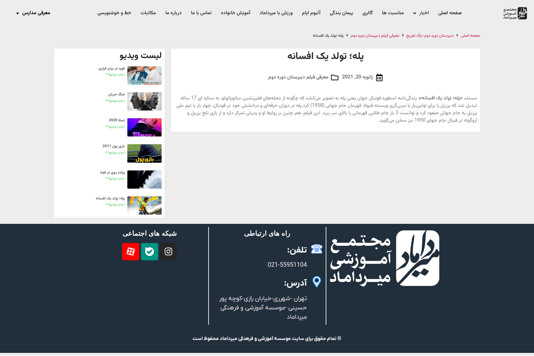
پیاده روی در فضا (112, 172)
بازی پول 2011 (114, 146)
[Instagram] (168, 251)
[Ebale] (149, 251)
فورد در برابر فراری (112, 68)
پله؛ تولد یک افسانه (110, 198)
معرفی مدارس (36, 13)
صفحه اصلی (470, 36)
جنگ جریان (116, 94)
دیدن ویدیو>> (115, 74)
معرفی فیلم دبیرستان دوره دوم (375, 36)
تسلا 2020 (117, 120)
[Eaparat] (130, 251)
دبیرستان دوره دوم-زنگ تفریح (430, 36)
